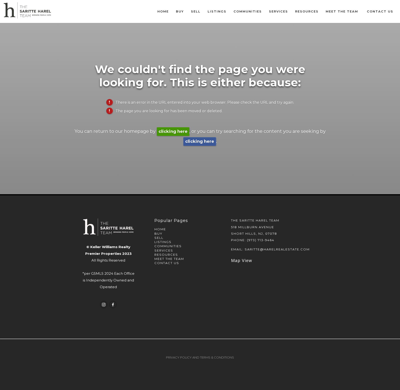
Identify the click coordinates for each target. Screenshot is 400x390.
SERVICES (163, 250)
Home (163, 11)
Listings (163, 242)
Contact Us (380, 11)
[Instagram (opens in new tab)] (103, 304)
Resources (166, 254)
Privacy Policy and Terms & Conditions (200, 357)
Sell (158, 238)
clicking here (173, 131)
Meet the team (169, 259)
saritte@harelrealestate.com (277, 249)
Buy (158, 233)
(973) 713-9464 (260, 240)
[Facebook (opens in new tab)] (113, 304)
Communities (168, 246)
